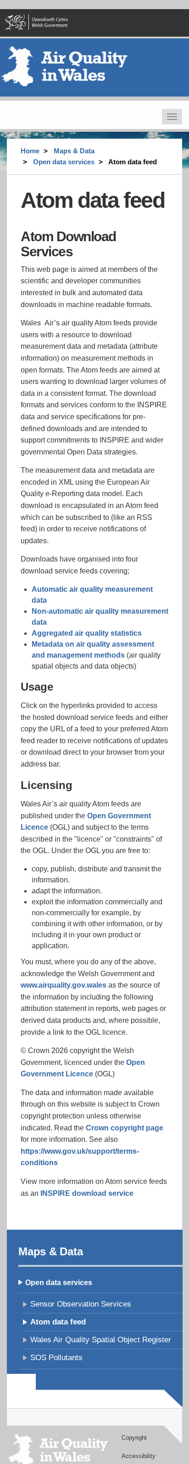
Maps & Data (74, 151)
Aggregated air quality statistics (87, 633)
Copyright (134, 1437)
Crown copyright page (124, 1128)
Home (30, 151)
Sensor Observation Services (80, 1304)
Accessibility (139, 1456)
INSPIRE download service (86, 1193)
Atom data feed (58, 1322)
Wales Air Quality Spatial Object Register (100, 1339)
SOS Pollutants (56, 1357)
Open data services (63, 162)
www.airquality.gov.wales (63, 985)
